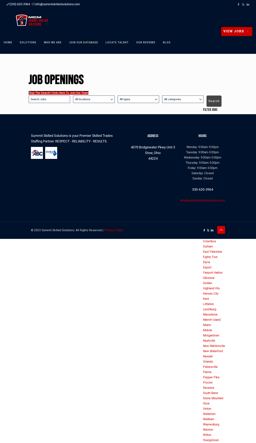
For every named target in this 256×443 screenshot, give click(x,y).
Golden (207, 283)
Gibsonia (208, 278)
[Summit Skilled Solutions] (32, 20)
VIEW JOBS (233, 31)
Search (214, 101)
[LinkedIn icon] (247, 4)
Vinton (207, 408)
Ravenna (208, 388)
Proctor (208, 382)
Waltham (208, 419)
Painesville (210, 367)
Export (207, 267)
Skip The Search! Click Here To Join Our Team (58, 93)
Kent (206, 299)
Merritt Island (212, 320)
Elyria (206, 262)
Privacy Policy (113, 230)
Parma (207, 372)
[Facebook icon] (238, 4)
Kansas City (211, 293)
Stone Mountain (213, 398)
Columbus (209, 241)
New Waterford (213, 351)
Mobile (207, 330)
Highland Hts (211, 288)
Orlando (208, 361)
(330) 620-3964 (19, 4)
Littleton (208, 304)
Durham (208, 246)
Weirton (208, 429)
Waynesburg (211, 424)
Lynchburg (209, 309)
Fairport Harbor (213, 272)
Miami (207, 325)
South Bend (210, 393)
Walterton (209, 414)
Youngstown (211, 440)
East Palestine (212, 251)
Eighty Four (210, 257)
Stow (206, 403)
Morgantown (211, 335)
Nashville (209, 340)
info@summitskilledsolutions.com (57, 4)
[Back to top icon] (221, 230)
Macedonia (210, 314)
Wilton (207, 435)
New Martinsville (214, 346)
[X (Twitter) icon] (243, 4)
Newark (208, 356)
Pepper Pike (211, 377)
